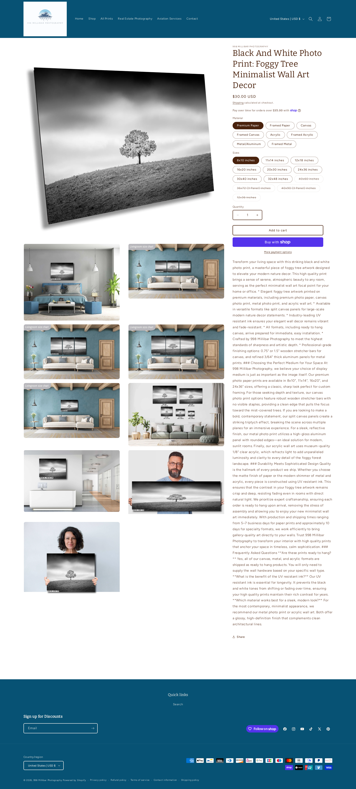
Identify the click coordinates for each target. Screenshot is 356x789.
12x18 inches (304, 160)
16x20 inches (246, 169)
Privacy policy (98, 780)
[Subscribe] (92, 728)
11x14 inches (275, 160)
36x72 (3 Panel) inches (256, 189)
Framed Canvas (248, 135)
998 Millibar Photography (47, 780)
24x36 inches (308, 169)
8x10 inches (246, 160)
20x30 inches (277, 169)
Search (178, 704)
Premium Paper (248, 125)
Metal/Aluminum (249, 144)
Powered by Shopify (74, 780)
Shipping (238, 102)
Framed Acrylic (302, 135)
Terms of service (140, 780)
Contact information (165, 780)
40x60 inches (311, 180)
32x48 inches (278, 179)
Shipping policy (190, 780)
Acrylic (275, 135)
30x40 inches (247, 179)
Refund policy (118, 780)
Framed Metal (282, 144)
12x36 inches (249, 198)
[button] (310, 19)
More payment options (278, 252)
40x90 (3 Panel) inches (300, 189)
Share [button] (241, 637)
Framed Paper (280, 125)
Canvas (306, 125)
